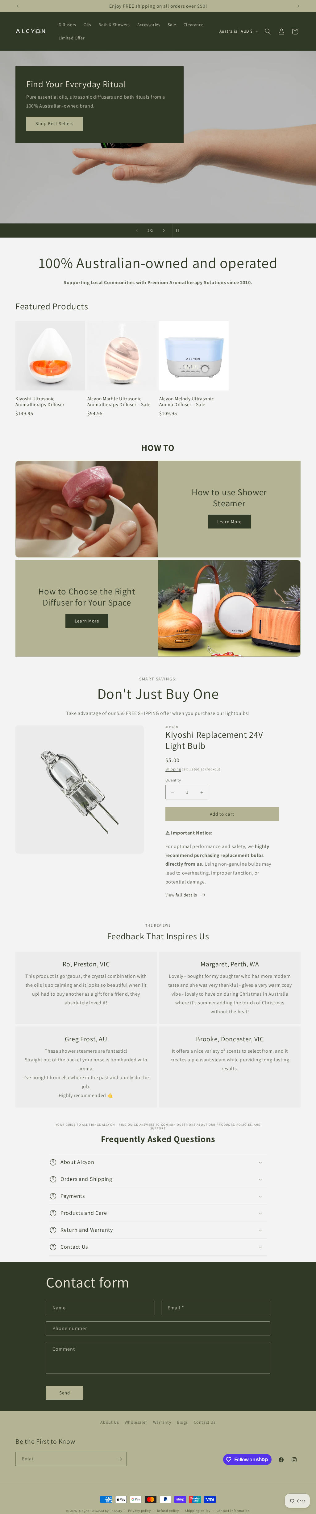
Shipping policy (197, 1510)
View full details (181, 895)
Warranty (162, 1422)
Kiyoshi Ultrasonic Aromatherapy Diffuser (39, 401)
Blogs (182, 1422)
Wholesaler (136, 1422)
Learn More (229, 521)
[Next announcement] (298, 6)
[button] (268, 31)
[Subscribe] (119, 1459)
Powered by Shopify (106, 1511)
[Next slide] (164, 230)
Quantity (173, 780)
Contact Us (205, 1422)
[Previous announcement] (17, 6)
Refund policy (168, 1510)
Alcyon (84, 1511)
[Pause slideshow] (179, 230)
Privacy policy (139, 1510)
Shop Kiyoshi (49, 140)
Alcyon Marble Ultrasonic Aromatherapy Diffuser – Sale (119, 401)
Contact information (233, 1510)
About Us (109, 1422)
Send (64, 1393)
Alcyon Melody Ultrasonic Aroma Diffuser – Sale (186, 401)
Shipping (173, 769)
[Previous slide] (136, 230)
